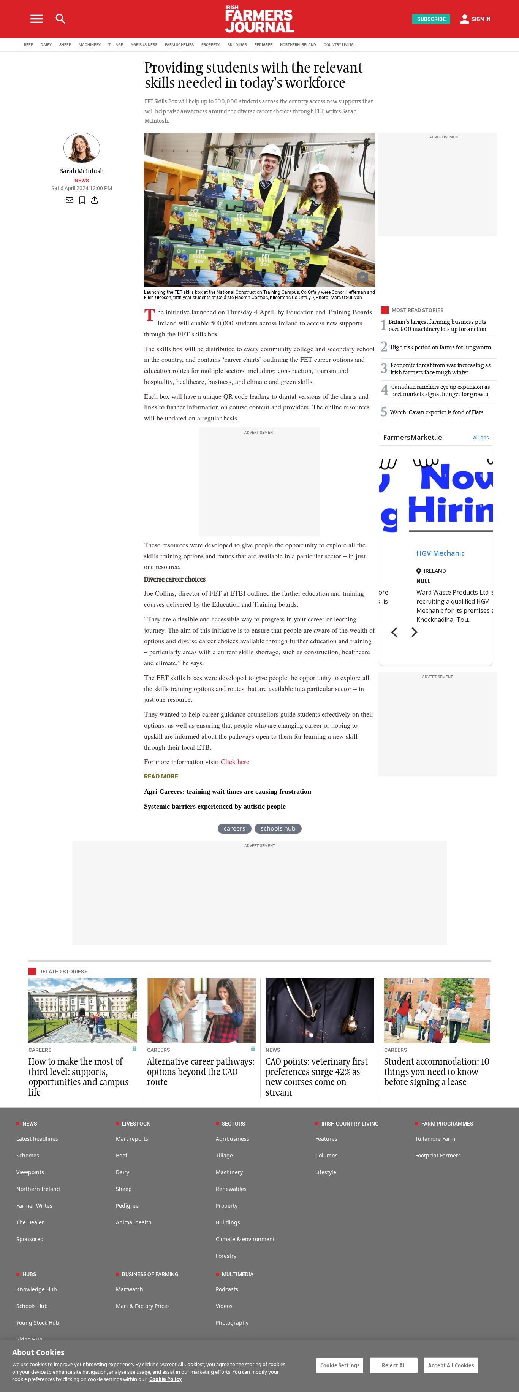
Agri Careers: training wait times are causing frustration (227, 791)
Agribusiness (232, 1138)
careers (234, 828)
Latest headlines (37, 1138)
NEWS (273, 1050)
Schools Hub (32, 1306)
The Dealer (30, 1222)
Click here (235, 761)
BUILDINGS (237, 45)
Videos (224, 1306)
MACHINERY (90, 45)
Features (326, 1138)
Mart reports (132, 1138)
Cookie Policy (165, 1379)
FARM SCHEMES (179, 45)
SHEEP (65, 45)
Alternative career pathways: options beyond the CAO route (201, 1072)
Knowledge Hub (36, 1289)
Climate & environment (245, 1239)
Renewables (231, 1188)
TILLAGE (115, 45)
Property (226, 1205)
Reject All (394, 1365)
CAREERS (39, 1050)
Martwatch (129, 1289)
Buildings (228, 1222)
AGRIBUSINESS (144, 45)
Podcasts (227, 1289)
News (81, 181)
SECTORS (233, 1124)
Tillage (224, 1155)
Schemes (27, 1155)
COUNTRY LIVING (339, 45)
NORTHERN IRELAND (298, 45)
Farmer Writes (34, 1205)
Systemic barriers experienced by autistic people (215, 806)
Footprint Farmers (438, 1155)
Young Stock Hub (37, 1322)
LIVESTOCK (136, 1124)
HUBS (29, 1274)
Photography (232, 1322)
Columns (326, 1155)
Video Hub (29, 1339)
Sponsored (30, 1239)
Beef (121, 1155)
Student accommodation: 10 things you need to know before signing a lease (436, 1072)
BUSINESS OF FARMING (150, 1274)
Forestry (226, 1255)
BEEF (28, 45)
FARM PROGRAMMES (447, 1124)
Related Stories (61, 972)
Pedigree (127, 1205)
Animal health (134, 1222)
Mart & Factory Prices (143, 1306)
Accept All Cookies (451, 1365)
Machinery (229, 1172)
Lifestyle (325, 1172)
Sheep (124, 1188)
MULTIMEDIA (237, 1274)
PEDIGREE (263, 45)
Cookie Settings (339, 1365)
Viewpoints (30, 1172)
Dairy (122, 1172)
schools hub (278, 828)
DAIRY (46, 45)
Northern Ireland (38, 1188)
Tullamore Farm (435, 1138)
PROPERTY (210, 45)
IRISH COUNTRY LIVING (350, 1124)
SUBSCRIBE (431, 19)
